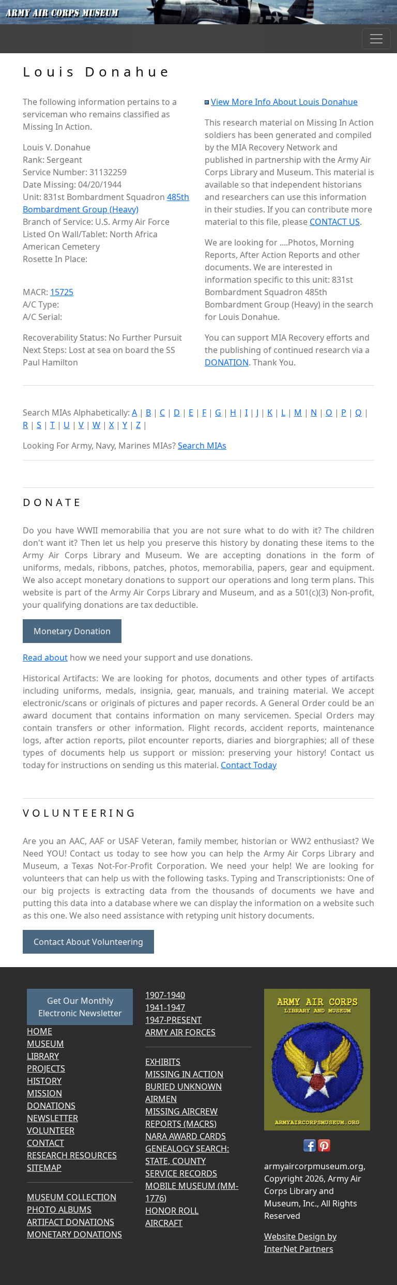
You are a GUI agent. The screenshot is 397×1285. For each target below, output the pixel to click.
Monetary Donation (72, 631)
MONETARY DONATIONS (74, 1234)
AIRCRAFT (163, 1223)
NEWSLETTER (52, 1118)
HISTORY (44, 1081)
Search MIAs (202, 445)
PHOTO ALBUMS (59, 1209)
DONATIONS (51, 1105)
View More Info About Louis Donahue (284, 102)
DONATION (227, 362)
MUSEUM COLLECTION (71, 1197)
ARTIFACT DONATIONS (70, 1222)
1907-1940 (165, 995)
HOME (39, 1031)
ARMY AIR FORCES (180, 1032)
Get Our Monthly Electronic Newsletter (80, 1007)
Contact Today (249, 765)
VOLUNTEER (50, 1130)
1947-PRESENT (173, 1020)
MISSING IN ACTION (184, 1074)
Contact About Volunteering (88, 941)
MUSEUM (45, 1043)
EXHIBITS (162, 1061)
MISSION (44, 1093)
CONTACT (45, 1143)
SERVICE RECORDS (181, 1173)
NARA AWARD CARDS (185, 1136)
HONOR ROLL (171, 1210)
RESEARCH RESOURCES (72, 1155)
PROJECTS (46, 1068)
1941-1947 (165, 1007)
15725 (61, 292)
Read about (45, 657)
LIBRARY (43, 1056)
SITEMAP (44, 1167)
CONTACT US (335, 221)
